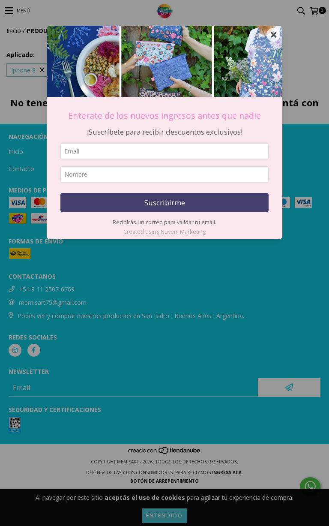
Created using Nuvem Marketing (164, 231)
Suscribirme (164, 202)
